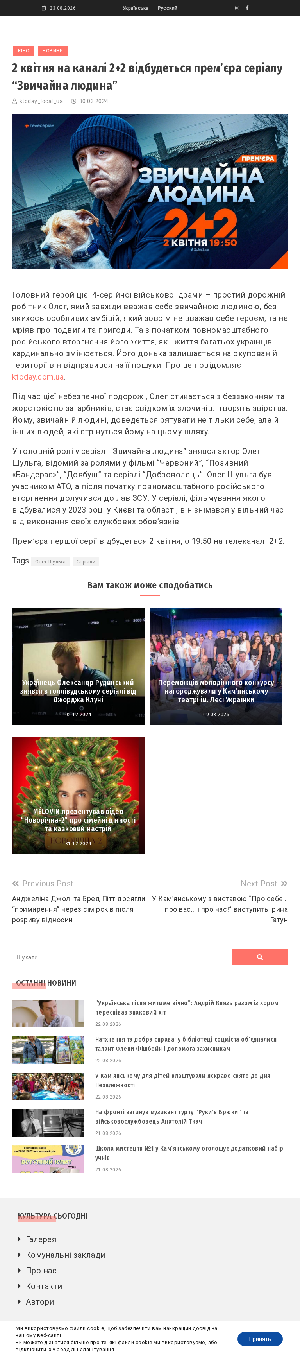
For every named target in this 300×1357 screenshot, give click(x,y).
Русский (168, 8)
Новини (53, 51)
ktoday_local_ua (41, 101)
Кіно (24, 51)
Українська (136, 8)
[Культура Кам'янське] (237, 8)
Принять (260, 1339)
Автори (40, 1302)
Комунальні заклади (65, 1255)
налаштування (95, 1349)
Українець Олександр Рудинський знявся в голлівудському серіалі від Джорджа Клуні (78, 691)
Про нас (41, 1270)
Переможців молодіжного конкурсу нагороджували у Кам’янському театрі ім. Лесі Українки (216, 691)
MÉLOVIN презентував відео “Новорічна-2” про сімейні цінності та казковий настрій (78, 820)
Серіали (86, 562)
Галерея (41, 1239)
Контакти (44, 1286)
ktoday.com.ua (38, 377)
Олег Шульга (50, 562)
